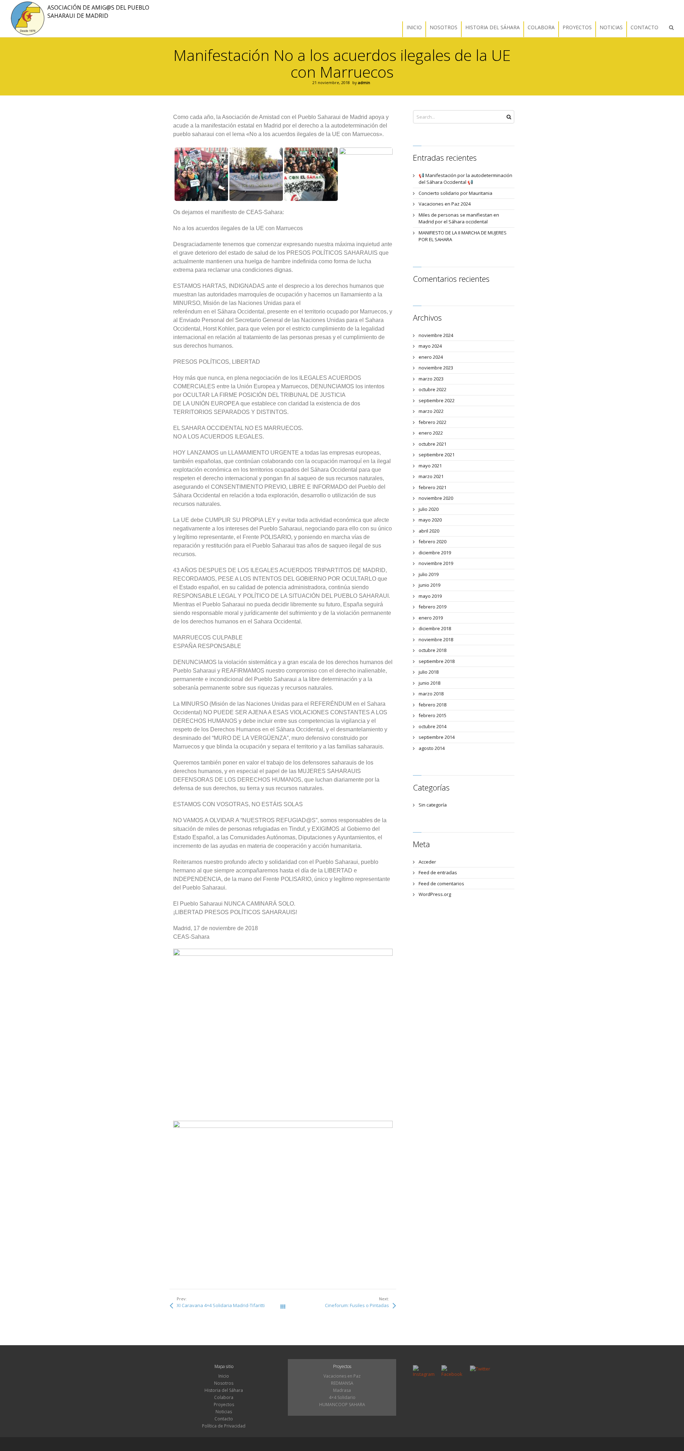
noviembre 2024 (436, 335)
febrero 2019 (432, 606)
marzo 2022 (431, 411)
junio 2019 (429, 585)
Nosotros (223, 1383)
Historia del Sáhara (223, 1390)
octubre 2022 (432, 389)
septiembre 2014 (437, 737)
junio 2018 (429, 683)
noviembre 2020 (436, 498)
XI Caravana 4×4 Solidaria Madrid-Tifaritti (221, 1305)
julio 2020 (429, 509)
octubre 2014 (432, 726)
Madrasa (342, 1390)
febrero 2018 (432, 704)
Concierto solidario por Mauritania (455, 193)
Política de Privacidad (223, 1426)
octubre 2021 (432, 444)
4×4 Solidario (342, 1397)
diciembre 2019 (435, 552)
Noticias (224, 1412)
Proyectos (224, 1404)
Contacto (223, 1419)
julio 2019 (429, 574)
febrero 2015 (432, 715)
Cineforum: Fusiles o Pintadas (357, 1305)
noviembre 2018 (436, 639)
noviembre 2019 (436, 563)
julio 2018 (429, 672)
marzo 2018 (431, 693)
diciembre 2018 (435, 628)
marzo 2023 (431, 378)
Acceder (427, 862)
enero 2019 (431, 618)
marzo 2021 (431, 476)
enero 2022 (431, 433)
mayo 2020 (430, 520)
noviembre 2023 (436, 367)
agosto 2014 (432, 748)
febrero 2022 (432, 422)
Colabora (223, 1397)
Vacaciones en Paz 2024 (445, 204)
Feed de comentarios (441, 883)
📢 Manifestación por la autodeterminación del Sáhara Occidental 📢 (465, 179)
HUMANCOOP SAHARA (342, 1404)
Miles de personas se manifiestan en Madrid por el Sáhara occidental (459, 218)
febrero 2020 (432, 541)
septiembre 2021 (437, 454)
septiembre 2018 (437, 661)
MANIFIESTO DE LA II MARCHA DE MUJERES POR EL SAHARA (463, 236)
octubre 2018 (432, 650)
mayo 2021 (430, 465)
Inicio (223, 1376)
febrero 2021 (432, 487)
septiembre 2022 (437, 400)
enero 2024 (431, 357)
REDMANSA (342, 1383)
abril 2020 (429, 531)
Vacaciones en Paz (342, 1376)
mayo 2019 (430, 596)
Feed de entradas (438, 872)
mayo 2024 (430, 346)
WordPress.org (435, 894)
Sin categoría (433, 805)
